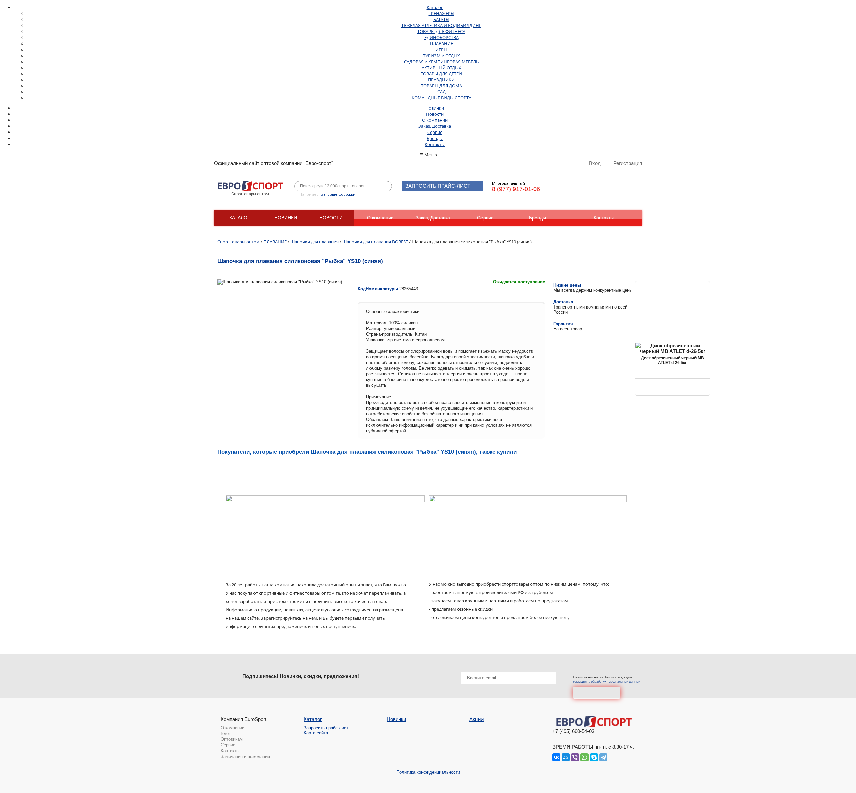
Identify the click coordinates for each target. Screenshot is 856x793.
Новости (435, 114)
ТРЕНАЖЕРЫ (441, 13)
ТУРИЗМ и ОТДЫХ (441, 56)
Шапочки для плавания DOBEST (375, 242)
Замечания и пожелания (245, 756)
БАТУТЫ (441, 19)
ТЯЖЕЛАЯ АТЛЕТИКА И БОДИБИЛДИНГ (441, 25)
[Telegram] (603, 757)
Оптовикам (232, 739)
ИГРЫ (441, 50)
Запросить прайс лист (326, 727)
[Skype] (594, 757)
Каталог (435, 7)
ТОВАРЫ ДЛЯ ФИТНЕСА (441, 31)
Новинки (434, 108)
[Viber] (575, 757)
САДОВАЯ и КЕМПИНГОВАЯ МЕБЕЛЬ (441, 62)
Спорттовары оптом (238, 242)
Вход (595, 163)
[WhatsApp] (584, 757)
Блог (225, 733)
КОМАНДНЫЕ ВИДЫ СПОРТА (441, 98)
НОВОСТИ (331, 218)
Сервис (434, 132)
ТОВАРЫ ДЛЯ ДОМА (441, 86)
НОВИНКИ (285, 218)
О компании (435, 120)
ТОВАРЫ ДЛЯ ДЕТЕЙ (441, 74)
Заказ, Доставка (434, 126)
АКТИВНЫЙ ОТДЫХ (441, 68)
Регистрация (627, 163)
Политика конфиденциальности (428, 772)
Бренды (435, 138)
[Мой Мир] (566, 757)
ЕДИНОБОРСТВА (441, 37)
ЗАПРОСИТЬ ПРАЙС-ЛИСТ (437, 186)
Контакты (435, 144)
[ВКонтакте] (556, 757)
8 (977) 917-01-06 (516, 189)
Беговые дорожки (338, 194)
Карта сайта (316, 732)
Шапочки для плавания (314, 242)
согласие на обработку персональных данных (606, 681)
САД (441, 92)
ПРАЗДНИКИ (441, 80)
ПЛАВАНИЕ (441, 43)
